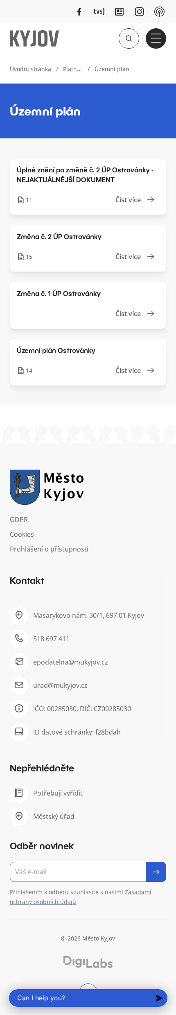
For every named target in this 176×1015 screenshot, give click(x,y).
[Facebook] (79, 11)
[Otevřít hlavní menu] (156, 38)
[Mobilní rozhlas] (159, 11)
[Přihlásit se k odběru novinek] (156, 872)
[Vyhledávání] (129, 38)
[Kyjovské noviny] (119, 11)
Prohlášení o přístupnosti (49, 549)
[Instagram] (139, 11)
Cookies (22, 534)
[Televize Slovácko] (99, 11)
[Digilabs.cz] (88, 962)
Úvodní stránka (30, 69)
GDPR (19, 519)
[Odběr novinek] (88, 872)
